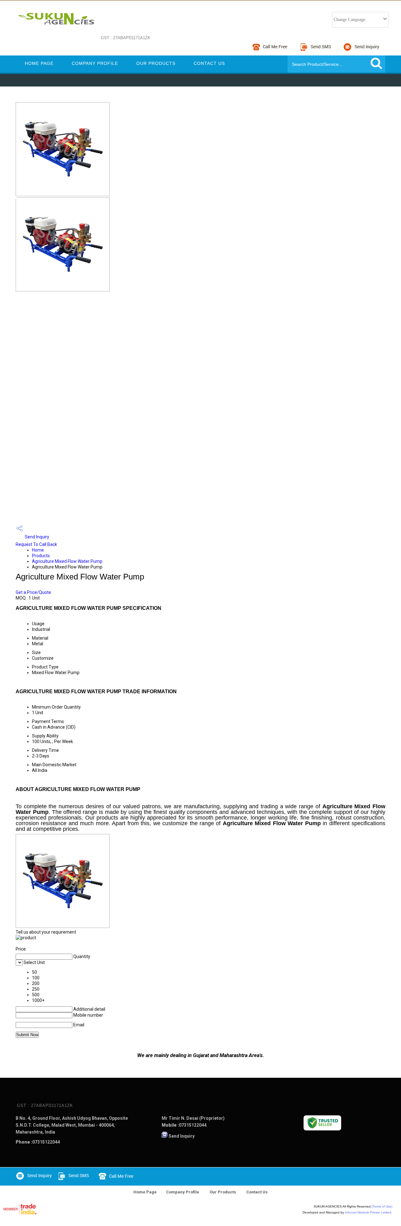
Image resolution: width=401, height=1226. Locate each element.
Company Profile (95, 63)
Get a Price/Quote (33, 592)
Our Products (155, 63)
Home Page (39, 63)
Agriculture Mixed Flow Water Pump (67, 561)
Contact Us (209, 63)
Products (41, 555)
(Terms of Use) (382, 1206)
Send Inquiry (36, 536)
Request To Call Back (36, 544)
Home (38, 550)
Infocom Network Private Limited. (368, 1212)
